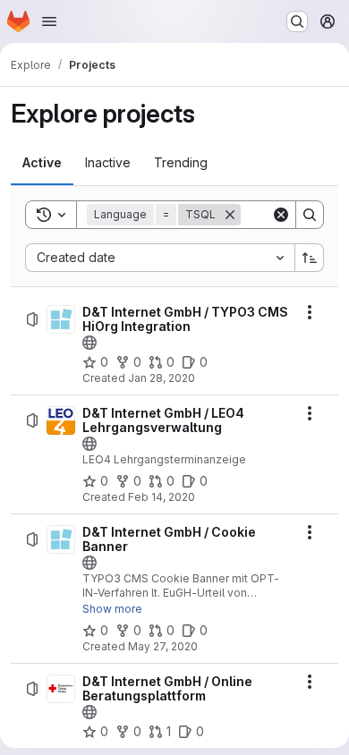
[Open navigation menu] (49, 21)
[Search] (309, 214)
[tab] (42, 162)
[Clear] (281, 214)
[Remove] (230, 214)
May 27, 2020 (163, 646)
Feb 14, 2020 (161, 497)
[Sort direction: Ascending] (309, 257)
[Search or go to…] (297, 21)
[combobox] (159, 257)
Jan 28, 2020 (161, 378)
